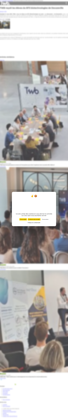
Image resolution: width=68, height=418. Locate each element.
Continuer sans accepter (34, 219)
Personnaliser (45, 219)
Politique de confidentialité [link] (34, 222)
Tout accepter (23, 219)
